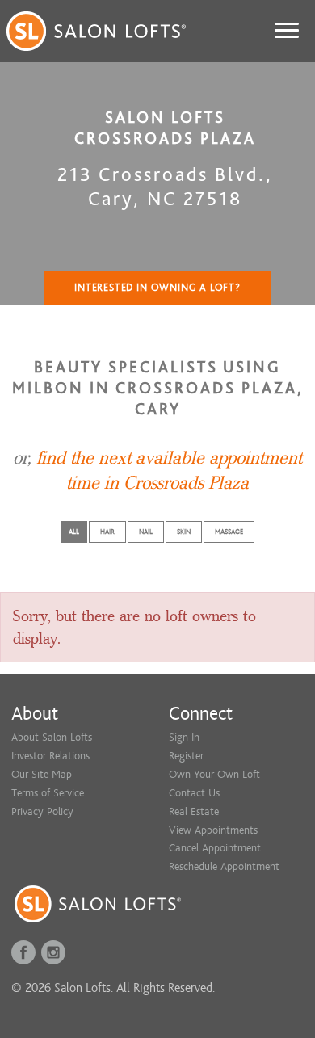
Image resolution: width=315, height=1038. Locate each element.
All (74, 531)
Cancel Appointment (215, 848)
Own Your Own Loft (214, 774)
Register (186, 756)
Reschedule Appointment (224, 866)
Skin (184, 531)
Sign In (184, 737)
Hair (107, 531)
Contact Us (194, 793)
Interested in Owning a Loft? (157, 287)
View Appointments (213, 830)
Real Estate (194, 811)
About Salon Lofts (51, 737)
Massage (229, 531)
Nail (146, 531)
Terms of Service (47, 793)
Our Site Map (41, 774)
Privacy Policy (42, 811)
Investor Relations (50, 756)
